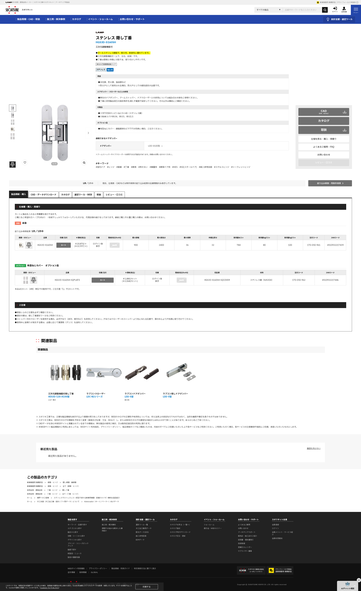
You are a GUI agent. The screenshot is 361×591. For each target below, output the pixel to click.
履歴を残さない (314, 448)
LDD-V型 (167, 396)
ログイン (275, 528)
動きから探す (73, 532)
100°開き (52, 400)
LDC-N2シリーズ (94, 396)
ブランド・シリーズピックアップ (78, 544)
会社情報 (71, 572)
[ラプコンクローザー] (104, 372)
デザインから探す (75, 540)
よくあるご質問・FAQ (323, 147)
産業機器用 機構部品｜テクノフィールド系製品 (338, 2)
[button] (88, 133)
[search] (325, 10)
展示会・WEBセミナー (213, 528)
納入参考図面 (141, 536)
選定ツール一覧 (142, 524)
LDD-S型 (129, 396)
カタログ (323, 121)
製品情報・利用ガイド (120, 568)
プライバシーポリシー (110, 426)
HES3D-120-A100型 (58, 396)
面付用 (127, 400)
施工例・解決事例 (109, 524)
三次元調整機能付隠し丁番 (61, 393)
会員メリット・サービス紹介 (282, 533)
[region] (180, 243)
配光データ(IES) (142, 532)
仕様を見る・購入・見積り (323, 139)
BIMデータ (140, 540)
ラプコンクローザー (95, 393)
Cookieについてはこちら (49, 588)
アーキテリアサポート (247, 532)
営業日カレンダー (245, 547)
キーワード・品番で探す (77, 524)
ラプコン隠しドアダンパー (175, 393)
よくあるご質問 (244, 524)
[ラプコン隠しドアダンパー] (180, 372)
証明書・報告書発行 (246, 540)
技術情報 (241, 543)
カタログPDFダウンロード (180, 532)
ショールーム (209, 524)
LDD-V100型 (154, 146)
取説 (324, 130)
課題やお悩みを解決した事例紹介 (112, 529)
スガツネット (27, 9)
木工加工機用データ (143, 528)
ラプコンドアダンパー (135, 393)
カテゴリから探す (75, 528)
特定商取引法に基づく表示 (145, 568)
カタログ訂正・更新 (178, 536)
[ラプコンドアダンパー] (142, 372)
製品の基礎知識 (74, 557)
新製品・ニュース (75, 553)
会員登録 (275, 524)
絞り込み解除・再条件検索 (329, 183)
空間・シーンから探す (76, 536)
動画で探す (72, 549)
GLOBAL (94, 572)
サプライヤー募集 (245, 551)
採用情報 (83, 572)
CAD (324, 112)
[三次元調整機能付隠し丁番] (65, 372)
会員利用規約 (277, 538)
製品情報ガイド (129, 426)
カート (63, 245)
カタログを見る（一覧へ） (180, 524)
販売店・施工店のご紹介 (247, 536)
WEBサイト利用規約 (89, 426)
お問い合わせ (323, 154)
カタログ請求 (175, 528)
